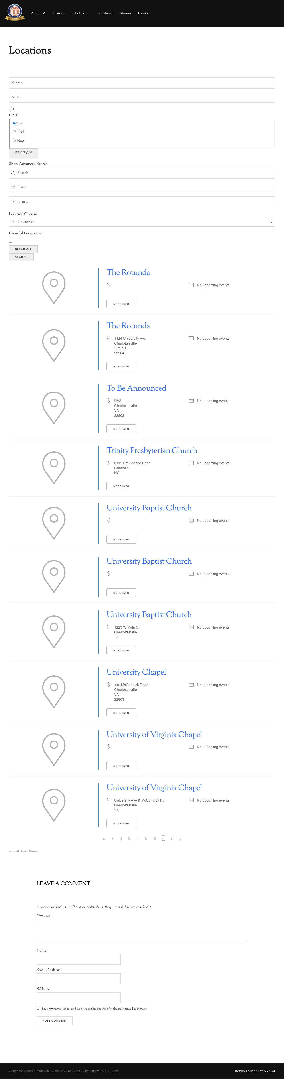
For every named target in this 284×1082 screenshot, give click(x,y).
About (36, 13)
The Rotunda (128, 273)
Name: (42, 951)
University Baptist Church (149, 508)
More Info (121, 304)
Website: (44, 989)
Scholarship (80, 13)
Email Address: (49, 970)
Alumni (125, 13)
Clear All (23, 249)
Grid (20, 132)
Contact (144, 13)
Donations (104, 13)
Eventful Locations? (25, 233)
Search (23, 153)
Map (20, 140)
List (13, 115)
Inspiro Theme (245, 1071)
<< (104, 839)
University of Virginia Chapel (154, 735)
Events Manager (29, 851)
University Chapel (136, 672)
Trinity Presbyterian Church (151, 451)
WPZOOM (267, 1071)
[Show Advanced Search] (11, 109)
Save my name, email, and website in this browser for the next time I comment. (95, 1009)
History (58, 13)
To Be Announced (136, 388)
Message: (44, 916)
